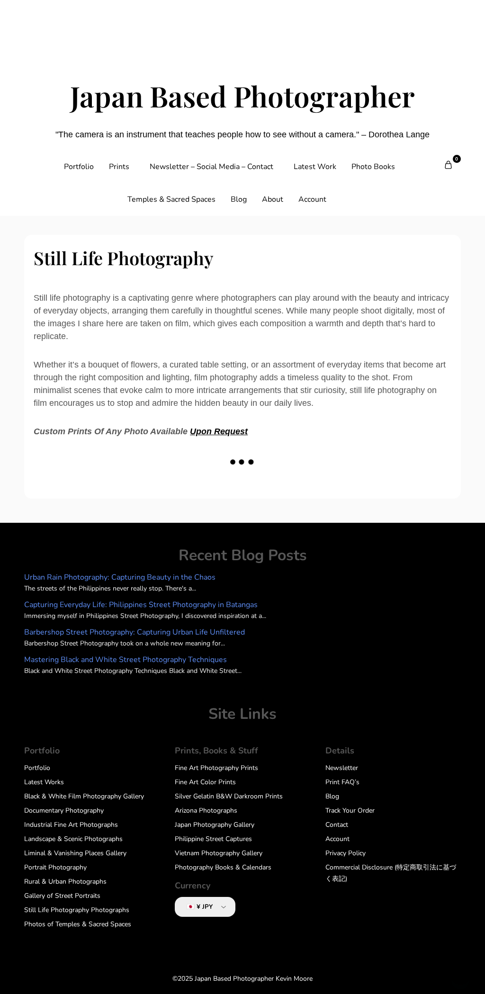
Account (312, 199)
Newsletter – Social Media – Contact (211, 166)
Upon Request (219, 431)
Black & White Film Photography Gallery (84, 796)
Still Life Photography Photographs (76, 909)
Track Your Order (350, 810)
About (272, 199)
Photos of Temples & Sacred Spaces (77, 924)
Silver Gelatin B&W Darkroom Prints (229, 796)
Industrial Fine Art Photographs (71, 824)
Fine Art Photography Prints (216, 767)
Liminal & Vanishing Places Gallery (75, 853)
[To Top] (460, 974)
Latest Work (315, 166)
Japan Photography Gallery (214, 824)
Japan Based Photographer (242, 95)
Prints (119, 166)
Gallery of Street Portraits (62, 895)
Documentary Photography (64, 810)
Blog (239, 199)
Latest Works (44, 782)
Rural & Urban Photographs (65, 881)
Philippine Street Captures (213, 838)
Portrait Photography (55, 867)
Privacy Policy (345, 853)
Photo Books (373, 166)
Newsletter (341, 767)
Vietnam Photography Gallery (218, 853)
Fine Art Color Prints (205, 782)
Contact (336, 824)
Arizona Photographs (206, 810)
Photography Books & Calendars (223, 867)
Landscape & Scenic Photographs (73, 838)
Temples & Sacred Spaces (171, 199)
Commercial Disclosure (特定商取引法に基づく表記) (390, 873)
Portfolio (79, 166)
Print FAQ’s (342, 782)
